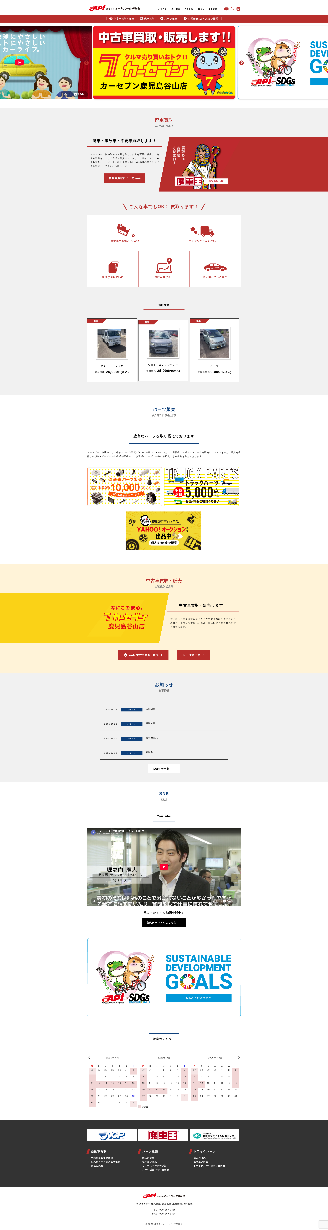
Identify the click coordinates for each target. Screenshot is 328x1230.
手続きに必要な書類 (102, 1157)
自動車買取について (122, 178)
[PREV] (89, 1057)
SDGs (201, 9)
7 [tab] (173, 104)
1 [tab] (150, 104)
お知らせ (162, 9)
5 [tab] (166, 104)
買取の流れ (97, 1165)
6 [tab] (169, 104)
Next (241, 63)
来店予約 (195, 655)
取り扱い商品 (149, 1161)
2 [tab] (154, 104)
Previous (86, 63)
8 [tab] (177, 104)
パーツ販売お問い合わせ (155, 1169)
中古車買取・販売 (147, 655)
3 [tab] (158, 104)
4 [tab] (162, 104)
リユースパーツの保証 (154, 1165)
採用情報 (212, 9)
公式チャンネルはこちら (161, 922)
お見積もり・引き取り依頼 (105, 1161)
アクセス (188, 9)
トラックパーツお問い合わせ (209, 1165)
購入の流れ (148, 1157)
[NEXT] (238, 1057)
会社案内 (175, 9)
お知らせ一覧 (161, 768)
